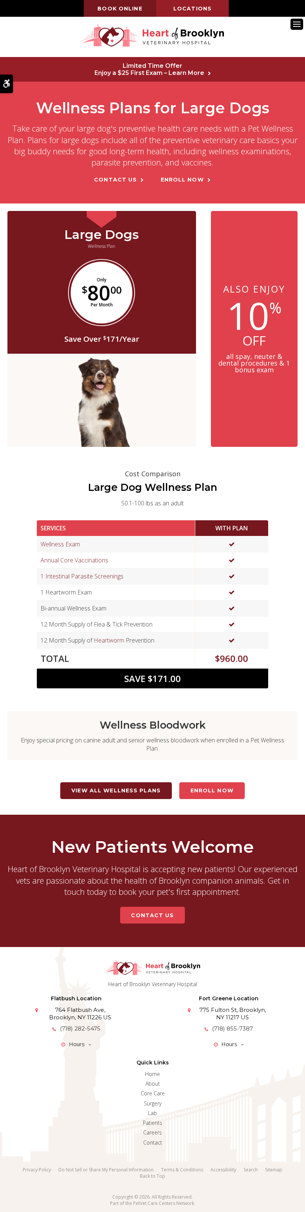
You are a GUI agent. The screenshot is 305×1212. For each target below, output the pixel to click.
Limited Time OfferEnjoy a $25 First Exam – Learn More (149, 69)
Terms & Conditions (182, 1170)
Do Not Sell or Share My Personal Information (106, 1170)
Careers (152, 1132)
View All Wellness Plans (116, 790)
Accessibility (223, 1170)
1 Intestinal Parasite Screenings (82, 576)
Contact (152, 1142)
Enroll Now (182, 180)
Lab (152, 1113)
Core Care (153, 1093)
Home (152, 1073)
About (152, 1083)
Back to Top (152, 1176)
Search (251, 1170)
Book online (119, 8)
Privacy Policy (37, 1170)
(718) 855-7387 (232, 1028)
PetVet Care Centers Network (163, 1203)
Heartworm (109, 640)
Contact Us (115, 180)
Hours (77, 1044)
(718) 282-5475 (80, 1028)
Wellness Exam (60, 544)
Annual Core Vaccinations (74, 560)
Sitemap (273, 1170)
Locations (192, 8)
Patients (152, 1122)
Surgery (152, 1103)
